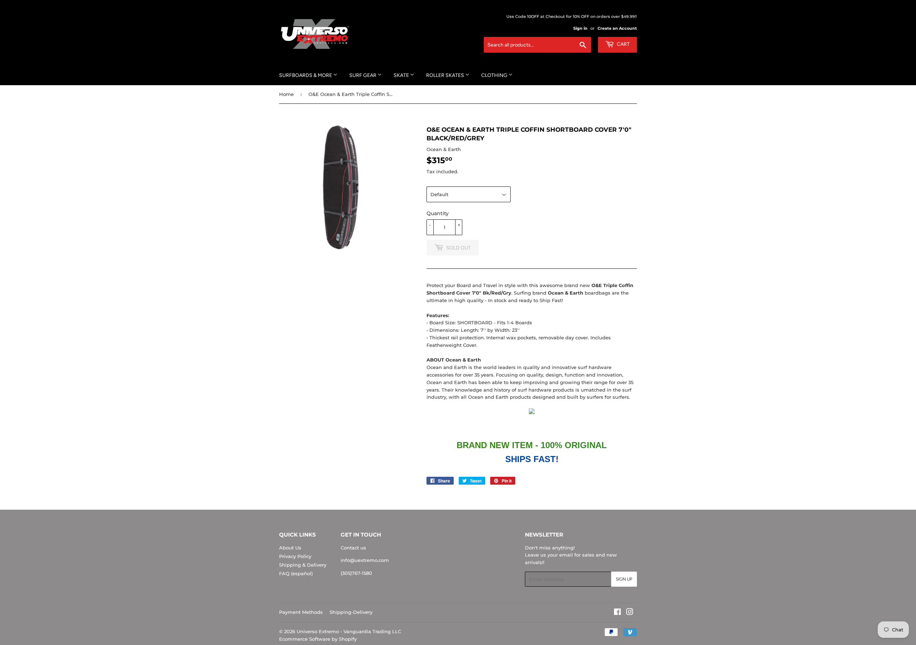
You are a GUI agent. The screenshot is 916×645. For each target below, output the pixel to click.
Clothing (494, 75)
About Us (290, 548)
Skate (402, 75)
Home (286, 94)
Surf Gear (363, 75)
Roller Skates (445, 75)
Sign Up (624, 579)
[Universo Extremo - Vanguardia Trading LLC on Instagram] (629, 613)
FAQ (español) (296, 573)
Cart (623, 44)
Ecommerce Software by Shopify (318, 639)
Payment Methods (301, 612)
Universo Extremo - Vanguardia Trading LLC (349, 631)
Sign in (580, 28)
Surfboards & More (306, 75)
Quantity (438, 213)
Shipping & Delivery (302, 565)
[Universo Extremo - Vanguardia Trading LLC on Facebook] (617, 613)
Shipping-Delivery (351, 612)
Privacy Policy (295, 556)
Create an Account (617, 28)
